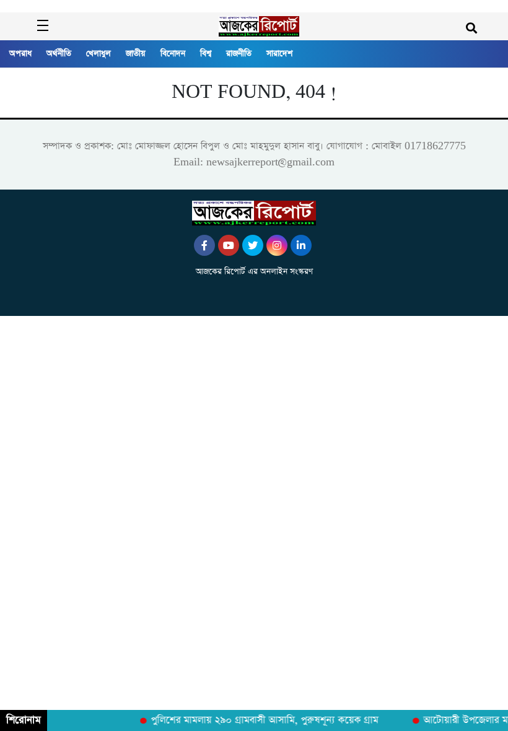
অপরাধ (20, 53)
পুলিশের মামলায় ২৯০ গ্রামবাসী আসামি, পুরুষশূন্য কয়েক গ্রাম (261, 720)
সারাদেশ (279, 53)
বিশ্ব (205, 53)
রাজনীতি (239, 53)
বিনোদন (172, 53)
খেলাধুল (98, 53)
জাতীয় (136, 53)
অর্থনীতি (58, 53)
